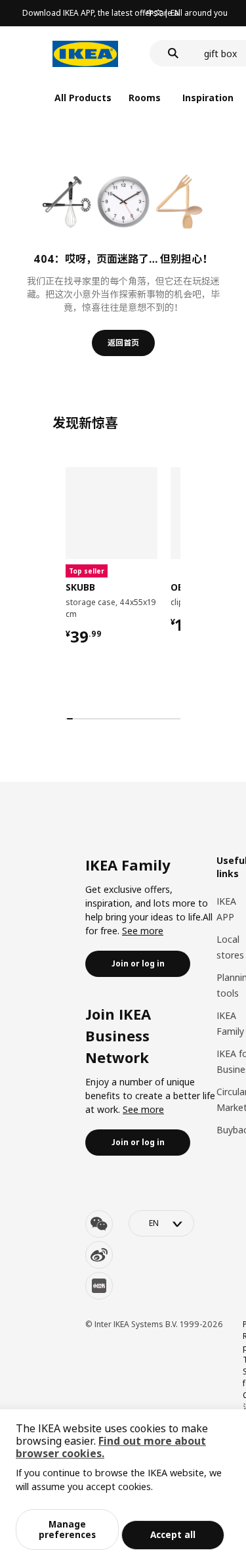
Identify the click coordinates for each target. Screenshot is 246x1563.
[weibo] (99, 1255)
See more (142, 930)
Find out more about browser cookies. (111, 1447)
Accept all (172, 1534)
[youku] (99, 1286)
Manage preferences (67, 1529)
